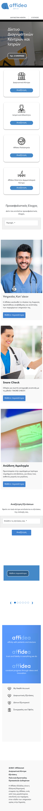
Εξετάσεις (13, 775)
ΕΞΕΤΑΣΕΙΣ (35, 18)
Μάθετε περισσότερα (14, 315)
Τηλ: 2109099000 (17, 56)
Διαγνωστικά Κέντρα (17, 771)
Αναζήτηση (21, 90)
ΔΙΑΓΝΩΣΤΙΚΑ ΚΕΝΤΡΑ (18, 18)
